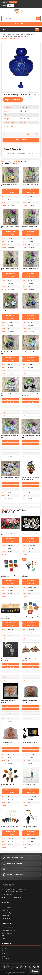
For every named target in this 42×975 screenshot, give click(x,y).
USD (10, 5)
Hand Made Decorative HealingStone (13, 36)
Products (11, 34)
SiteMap (3, 938)
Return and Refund (7, 933)
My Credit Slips (5, 959)
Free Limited (5, 915)
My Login (4, 956)
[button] (26, 24)
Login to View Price (12, 100)
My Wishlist (4, 951)
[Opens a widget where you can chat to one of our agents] (34, 971)
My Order (4, 948)
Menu (4, 29)
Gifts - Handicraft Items (24, 34)
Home (3, 34)
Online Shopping (6, 913)
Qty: (5, 134)
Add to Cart (10, 192)
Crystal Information (7, 928)
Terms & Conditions (7, 918)
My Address (4, 953)
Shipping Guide (5, 910)
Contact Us (24, 122)
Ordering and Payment (8, 930)
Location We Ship (6, 907)
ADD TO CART (21, 140)
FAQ (2, 936)
